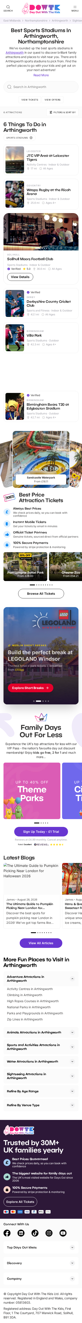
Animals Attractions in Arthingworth (34, 1032)
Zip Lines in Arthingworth (25, 1019)
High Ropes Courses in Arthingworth (33, 1001)
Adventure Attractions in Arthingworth (25, 978)
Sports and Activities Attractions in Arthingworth (33, 1047)
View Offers (53, 99)
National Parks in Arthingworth (29, 1007)
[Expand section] (72, 1032)
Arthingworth (60, 20)
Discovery (14, 1263)
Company (14, 1278)
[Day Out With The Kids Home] (41, 8)
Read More (41, 75)
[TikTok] (34, 1234)
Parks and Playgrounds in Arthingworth (35, 1013)
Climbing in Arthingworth (24, 995)
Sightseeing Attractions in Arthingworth (26, 1076)
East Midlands (12, 20)
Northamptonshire (36, 20)
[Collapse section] (72, 978)
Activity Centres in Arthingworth (30, 989)
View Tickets (29, 99)
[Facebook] (6, 1234)
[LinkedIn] (20, 1234)
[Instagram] (48, 1234)
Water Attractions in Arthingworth (32, 1061)
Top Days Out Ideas (22, 1247)
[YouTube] (62, 1234)
